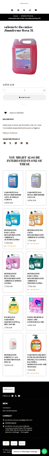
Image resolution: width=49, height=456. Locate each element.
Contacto (6, 408)
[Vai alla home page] (24, 4)
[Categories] (18, 10)
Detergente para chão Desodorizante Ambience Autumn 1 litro (12, 235)
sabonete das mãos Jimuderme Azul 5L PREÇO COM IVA (12, 196)
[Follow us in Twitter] (16, 396)
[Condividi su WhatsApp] (16, 143)
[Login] (30, 10)
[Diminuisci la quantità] (5, 90)
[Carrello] (35, 10)
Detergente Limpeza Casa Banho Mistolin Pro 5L (12, 358)
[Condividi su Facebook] (5, 143)
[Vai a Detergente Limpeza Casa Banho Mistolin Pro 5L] (13, 343)
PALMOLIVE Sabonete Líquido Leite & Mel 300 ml (12, 321)
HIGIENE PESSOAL (27, 16)
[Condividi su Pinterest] (21, 143)
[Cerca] (24, 10)
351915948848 (10, 423)
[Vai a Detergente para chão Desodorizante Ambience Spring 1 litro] (13, 262)
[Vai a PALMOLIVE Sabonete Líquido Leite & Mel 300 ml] (13, 305)
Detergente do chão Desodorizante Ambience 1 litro (36, 234)
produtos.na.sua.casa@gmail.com (18, 420)
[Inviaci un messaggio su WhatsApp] (44, 451)
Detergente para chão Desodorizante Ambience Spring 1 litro (13, 278)
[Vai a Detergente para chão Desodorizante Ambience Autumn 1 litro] (13, 218)
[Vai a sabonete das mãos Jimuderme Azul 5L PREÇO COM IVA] (13, 180)
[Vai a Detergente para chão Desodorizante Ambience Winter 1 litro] (36, 262)
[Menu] (12, 10)
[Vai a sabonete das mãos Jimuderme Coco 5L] (36, 180)
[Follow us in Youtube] (19, 396)
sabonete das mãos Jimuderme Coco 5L (35, 194)
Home (15, 16)
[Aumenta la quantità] (44, 90)
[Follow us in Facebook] (12, 396)
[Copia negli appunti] (27, 143)
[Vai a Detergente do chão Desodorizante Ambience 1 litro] (36, 218)
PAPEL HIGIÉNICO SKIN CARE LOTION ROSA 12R (35, 319)
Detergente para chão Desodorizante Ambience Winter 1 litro (35, 278)
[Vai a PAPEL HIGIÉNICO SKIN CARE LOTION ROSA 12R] (36, 305)
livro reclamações (10, 411)
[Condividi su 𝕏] (10, 143)
